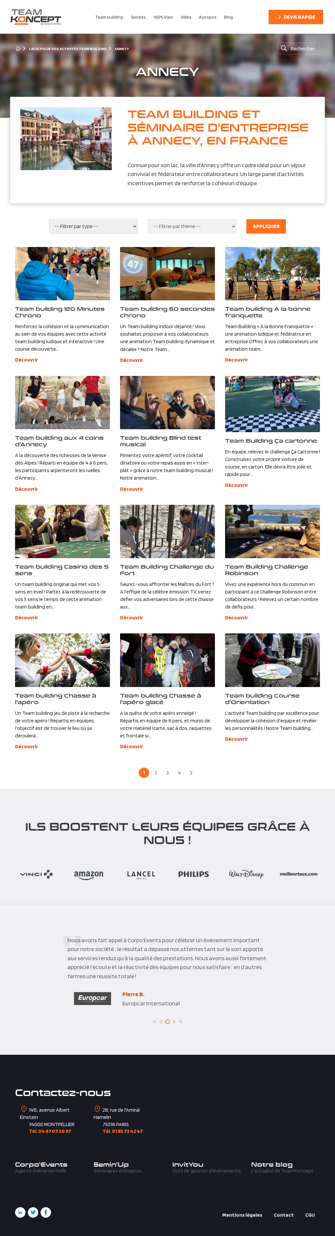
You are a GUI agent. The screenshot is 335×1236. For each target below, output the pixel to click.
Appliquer (266, 226)
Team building (109, 17)
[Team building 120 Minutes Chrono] (62, 273)
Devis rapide (299, 17)
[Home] (18, 48)
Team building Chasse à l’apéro (55, 699)
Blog (228, 17)
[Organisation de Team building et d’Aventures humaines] (35, 16)
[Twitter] (33, 1212)
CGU (310, 1215)
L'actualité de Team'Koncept (282, 1171)
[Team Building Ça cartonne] (272, 404)
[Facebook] (46, 1212)
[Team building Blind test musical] (167, 402)
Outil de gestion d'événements (206, 1171)
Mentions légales (242, 1215)
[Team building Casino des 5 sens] (62, 531)
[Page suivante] (191, 773)
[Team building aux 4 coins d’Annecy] (62, 402)
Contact (284, 1215)
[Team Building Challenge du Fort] (167, 531)
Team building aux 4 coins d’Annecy (59, 441)
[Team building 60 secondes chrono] (167, 273)
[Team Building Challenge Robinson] (272, 531)
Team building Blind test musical (160, 441)
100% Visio (163, 17)
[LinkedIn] (20, 1212)
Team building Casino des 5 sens (62, 570)
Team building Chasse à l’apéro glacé (160, 699)
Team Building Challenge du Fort (167, 570)
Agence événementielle (40, 1171)
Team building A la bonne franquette (268, 312)
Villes (186, 17)
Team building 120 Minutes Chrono (60, 312)
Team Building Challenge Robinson (266, 570)
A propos (207, 17)
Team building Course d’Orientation (262, 699)
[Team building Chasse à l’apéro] (62, 660)
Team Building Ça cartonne (271, 440)
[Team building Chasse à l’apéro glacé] (167, 660)
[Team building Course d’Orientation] (272, 660)
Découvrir (26, 360)
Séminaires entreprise (118, 1171)
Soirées (138, 17)
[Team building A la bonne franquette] (272, 273)
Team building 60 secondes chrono (167, 312)
